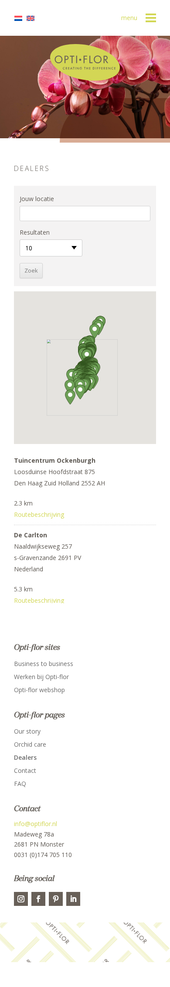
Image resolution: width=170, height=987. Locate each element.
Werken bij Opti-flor (41, 677)
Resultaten (35, 232)
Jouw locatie (37, 199)
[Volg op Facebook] (38, 899)
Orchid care (30, 744)
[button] (80, 392)
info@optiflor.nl (35, 824)
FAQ (20, 784)
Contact (25, 771)
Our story (27, 731)
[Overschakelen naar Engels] (33, 18)
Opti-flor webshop (39, 690)
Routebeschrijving (39, 514)
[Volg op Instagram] (21, 899)
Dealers (25, 758)
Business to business (43, 664)
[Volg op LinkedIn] (73, 899)
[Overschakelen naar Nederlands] (20, 18)
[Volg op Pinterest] (56, 899)
